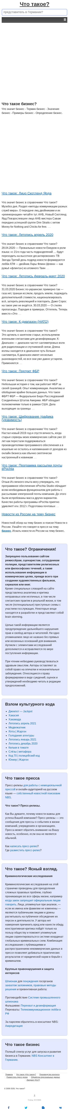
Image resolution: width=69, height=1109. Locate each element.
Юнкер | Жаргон (18, 759)
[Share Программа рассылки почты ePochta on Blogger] (43, 1107)
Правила (9, 1074)
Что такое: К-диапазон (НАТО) (25, 321)
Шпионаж (11, 981)
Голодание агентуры (21, 735)
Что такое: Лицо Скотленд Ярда (26, 193)
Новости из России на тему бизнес (28, 514)
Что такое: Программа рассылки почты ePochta (32, 467)
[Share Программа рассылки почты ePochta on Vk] (60, 1107)
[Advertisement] (34, 57)
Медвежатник (17, 727)
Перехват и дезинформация (38, 1005)
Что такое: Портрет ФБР (20, 371)
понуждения (30, 981)
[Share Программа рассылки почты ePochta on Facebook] (8, 1107)
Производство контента (49, 1074)
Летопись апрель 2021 (22, 723)
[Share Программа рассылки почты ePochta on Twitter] (25, 1107)
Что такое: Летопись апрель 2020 (27, 235)
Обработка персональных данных (45, 1077)
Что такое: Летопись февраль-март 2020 (33, 276)
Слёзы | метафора (20, 751)
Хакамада (15, 719)
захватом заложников (18, 985)
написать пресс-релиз (23, 846)
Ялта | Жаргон (17, 731)
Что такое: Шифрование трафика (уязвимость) (27, 418)
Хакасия (14, 715)
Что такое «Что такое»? (26, 1074)
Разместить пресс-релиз (17, 1077)
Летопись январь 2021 (22, 739)
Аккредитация (14, 1025)
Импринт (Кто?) (33, 1080)
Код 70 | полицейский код (24, 755)
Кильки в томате (19, 747)
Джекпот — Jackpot (20, 711)
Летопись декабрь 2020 (23, 743)
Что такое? (34, 4)
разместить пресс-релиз (25, 850)
